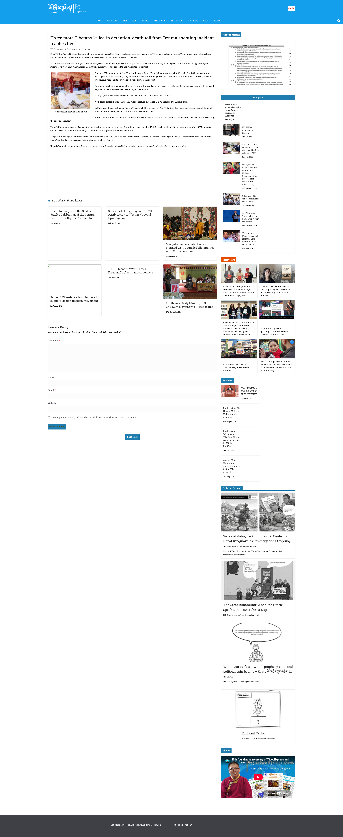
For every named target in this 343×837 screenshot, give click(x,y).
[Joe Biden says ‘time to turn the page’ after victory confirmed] (231, 216)
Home (100, 20)
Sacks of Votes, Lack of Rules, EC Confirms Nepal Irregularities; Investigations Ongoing (256, 538)
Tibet (135, 20)
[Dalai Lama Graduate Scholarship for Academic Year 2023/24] (255, 80)
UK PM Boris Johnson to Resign (248, 130)
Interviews (177, 20)
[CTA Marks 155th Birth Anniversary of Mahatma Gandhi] (239, 348)
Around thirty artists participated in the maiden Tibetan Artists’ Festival (275, 331)
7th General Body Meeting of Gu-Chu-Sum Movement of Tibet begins (189, 304)
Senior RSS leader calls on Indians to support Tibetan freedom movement (74, 298)
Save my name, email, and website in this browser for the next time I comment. (94, 417)
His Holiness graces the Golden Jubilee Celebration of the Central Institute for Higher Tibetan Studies (73, 214)
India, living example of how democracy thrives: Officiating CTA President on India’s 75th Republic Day (250, 174)
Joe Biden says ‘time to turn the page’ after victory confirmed (250, 217)
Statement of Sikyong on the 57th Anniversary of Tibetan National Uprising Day (130, 214)
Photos (217, 20)
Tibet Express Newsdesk (248, 546)
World (145, 20)
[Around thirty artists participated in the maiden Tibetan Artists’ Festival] (277, 309)
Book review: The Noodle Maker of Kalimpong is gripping (232, 412)
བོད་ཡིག (291, 8)
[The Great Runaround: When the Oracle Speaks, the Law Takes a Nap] (258, 580)
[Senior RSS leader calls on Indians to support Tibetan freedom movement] (74, 266)
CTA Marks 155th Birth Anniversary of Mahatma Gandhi (236, 367)
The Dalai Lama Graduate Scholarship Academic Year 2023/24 (254, 48)
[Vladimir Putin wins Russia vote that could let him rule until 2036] (231, 148)
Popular (259, 97)
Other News (160, 20)
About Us (112, 20)
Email (52, 390)
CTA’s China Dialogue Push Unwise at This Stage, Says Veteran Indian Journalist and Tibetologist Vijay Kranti (238, 291)
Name (52, 377)
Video (205, 20)
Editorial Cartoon (255, 733)
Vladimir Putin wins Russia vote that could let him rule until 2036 (251, 148)
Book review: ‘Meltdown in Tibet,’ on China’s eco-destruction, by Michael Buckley (231, 438)
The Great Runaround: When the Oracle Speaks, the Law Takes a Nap (253, 607)
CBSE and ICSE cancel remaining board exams (250, 199)
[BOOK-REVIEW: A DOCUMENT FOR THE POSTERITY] (229, 394)
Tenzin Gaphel (72, 49)
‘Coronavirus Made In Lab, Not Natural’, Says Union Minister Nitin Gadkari (250, 239)
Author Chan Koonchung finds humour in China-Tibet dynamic (231, 466)
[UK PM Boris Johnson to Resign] (231, 130)
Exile (124, 20)
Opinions (193, 20)
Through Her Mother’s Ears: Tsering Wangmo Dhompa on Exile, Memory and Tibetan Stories (276, 291)
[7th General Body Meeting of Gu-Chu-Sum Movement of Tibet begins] (190, 266)
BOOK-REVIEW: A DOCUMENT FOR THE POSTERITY (249, 391)
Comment (54, 340)
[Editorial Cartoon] (258, 709)
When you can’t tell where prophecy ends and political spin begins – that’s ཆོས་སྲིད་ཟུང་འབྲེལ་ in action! (258, 671)
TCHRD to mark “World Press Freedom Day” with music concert (130, 270)
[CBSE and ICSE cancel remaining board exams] (231, 199)
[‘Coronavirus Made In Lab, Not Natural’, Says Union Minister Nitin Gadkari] (231, 236)
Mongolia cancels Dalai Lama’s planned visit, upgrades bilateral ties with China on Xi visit (190, 247)
